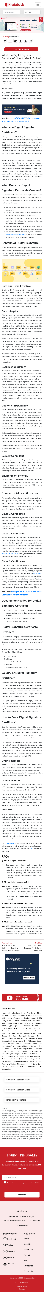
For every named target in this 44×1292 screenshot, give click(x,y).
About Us (27, 1244)
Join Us (27, 1255)
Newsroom (28, 1249)
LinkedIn (10, 1257)
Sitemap (22, 1289)
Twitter (10, 1245)
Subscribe (22, 1195)
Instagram (11, 1251)
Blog (25, 1260)
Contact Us (28, 1271)
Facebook (11, 1239)
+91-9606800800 (22, 1225)
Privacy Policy (22, 1287)
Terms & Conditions (22, 1282)
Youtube (10, 1263)
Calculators (28, 1266)
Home (26, 1239)
